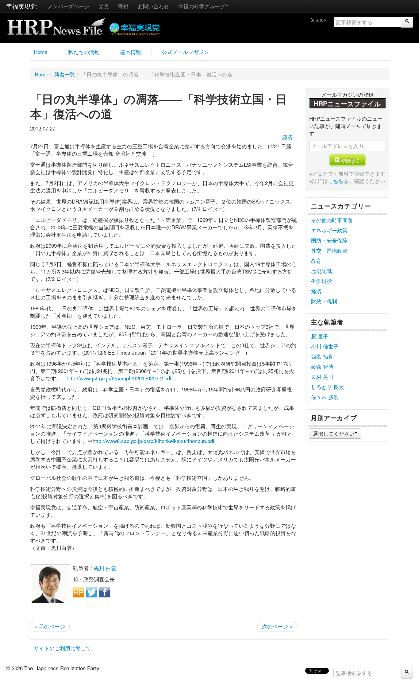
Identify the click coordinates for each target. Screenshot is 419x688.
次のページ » (277, 626)
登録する (350, 160)
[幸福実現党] (135, 28)
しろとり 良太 (327, 387)
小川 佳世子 (325, 346)
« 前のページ (50, 626)
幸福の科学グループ (201, 6)
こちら (336, 181)
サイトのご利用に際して (62, 648)
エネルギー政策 (329, 230)
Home (40, 52)
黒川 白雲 (105, 568)
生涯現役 (321, 281)
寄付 (123, 6)
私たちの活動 (83, 52)
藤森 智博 (322, 366)
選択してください (334, 433)
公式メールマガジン (185, 52)
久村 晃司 (322, 376)
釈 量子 (319, 336)
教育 (316, 260)
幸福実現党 (21, 6)
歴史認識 (321, 270)
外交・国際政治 (329, 250)
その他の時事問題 (332, 220)
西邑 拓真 (322, 356)
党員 (103, 6)
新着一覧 (64, 74)
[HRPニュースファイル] (56, 24)
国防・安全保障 (329, 240)
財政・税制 (324, 301)
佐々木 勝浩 (325, 397)
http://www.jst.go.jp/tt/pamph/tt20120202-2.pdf (119, 378)
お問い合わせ (153, 6)
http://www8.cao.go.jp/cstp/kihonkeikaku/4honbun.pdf (153, 441)
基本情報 (130, 52)
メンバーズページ (68, 6)
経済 (287, 137)
